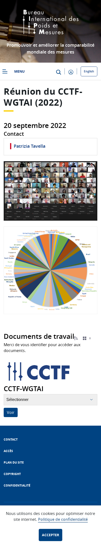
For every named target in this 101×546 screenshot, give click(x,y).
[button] (76, 338)
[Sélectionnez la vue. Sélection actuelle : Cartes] (87, 338)
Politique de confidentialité (63, 519)
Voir (10, 412)
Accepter (50, 535)
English (89, 71)
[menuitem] (11, 439)
